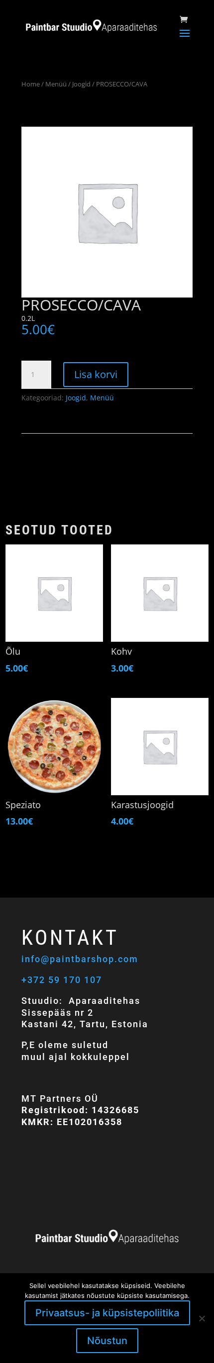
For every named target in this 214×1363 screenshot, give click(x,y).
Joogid (81, 83)
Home (30, 83)
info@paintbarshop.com (81, 959)
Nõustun (107, 1341)
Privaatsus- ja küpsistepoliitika (107, 1313)
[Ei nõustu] (202, 1318)
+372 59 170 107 (61, 980)
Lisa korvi (95, 374)
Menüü (56, 83)
